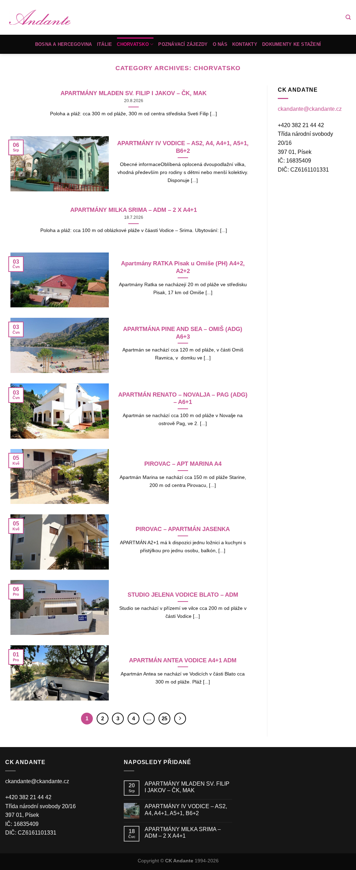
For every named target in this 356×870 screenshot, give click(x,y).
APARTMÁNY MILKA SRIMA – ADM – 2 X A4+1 (183, 832)
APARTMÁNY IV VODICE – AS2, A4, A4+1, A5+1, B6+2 (186, 809)
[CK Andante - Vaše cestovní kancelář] (40, 17)
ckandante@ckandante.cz (310, 109)
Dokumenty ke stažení (291, 44)
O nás (220, 44)
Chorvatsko (133, 44)
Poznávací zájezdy (183, 44)
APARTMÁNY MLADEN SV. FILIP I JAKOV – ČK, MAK (187, 787)
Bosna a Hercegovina (63, 44)
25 (164, 718)
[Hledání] (348, 17)
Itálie (104, 44)
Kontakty (244, 44)
